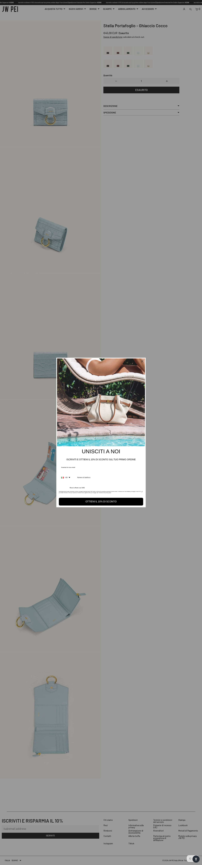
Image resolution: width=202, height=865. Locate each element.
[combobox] (66, 477)
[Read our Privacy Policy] (142, 492)
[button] (196, 859)
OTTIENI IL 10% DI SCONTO (101, 501)
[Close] (142, 361)
